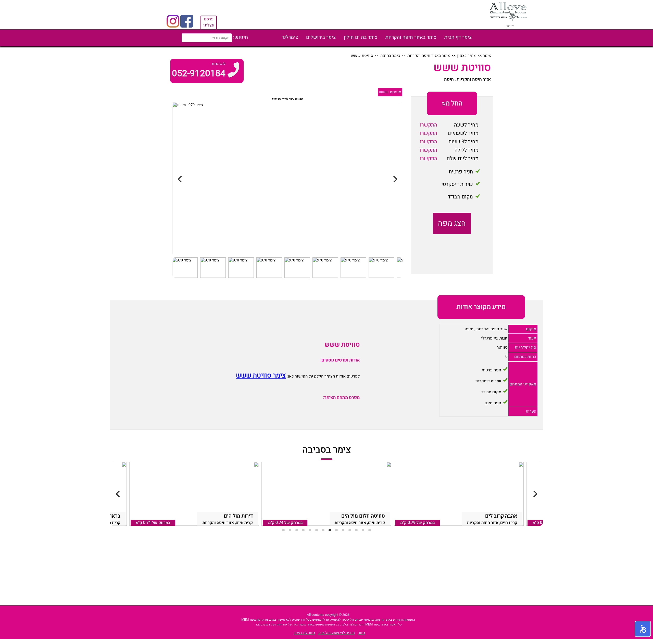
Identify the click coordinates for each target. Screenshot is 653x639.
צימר (487, 56)
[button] (642, 628)
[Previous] (118, 493)
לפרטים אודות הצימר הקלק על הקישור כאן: (323, 376)
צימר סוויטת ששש (261, 375)
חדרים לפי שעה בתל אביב (336, 632)
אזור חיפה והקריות (474, 79)
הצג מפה (452, 223)
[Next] (534, 493)
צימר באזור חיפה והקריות (410, 37)
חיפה (449, 79)
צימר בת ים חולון (360, 37)
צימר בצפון (466, 56)
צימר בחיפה (390, 56)
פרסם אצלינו (208, 22)
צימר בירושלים (321, 37)
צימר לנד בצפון (304, 632)
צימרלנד (290, 37)
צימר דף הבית (458, 37)
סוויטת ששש (390, 92)
